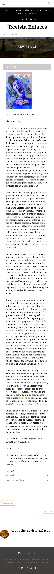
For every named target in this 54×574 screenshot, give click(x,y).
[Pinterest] (35, 19)
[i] (41, 363)
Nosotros (46, 10)
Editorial (11, 66)
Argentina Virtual (42, 562)
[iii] (21, 398)
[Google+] (27, 19)
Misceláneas (22, 13)
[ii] (7, 385)
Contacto (32, 13)
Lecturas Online (15, 480)
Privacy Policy (14, 562)
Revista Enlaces (38, 530)
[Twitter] (23, 19)
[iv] (15, 404)
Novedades (17, 10)
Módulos (37, 10)
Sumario (10, 475)
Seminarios (27, 10)
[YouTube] (31, 19)
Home (9, 35)
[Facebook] (18, 19)
